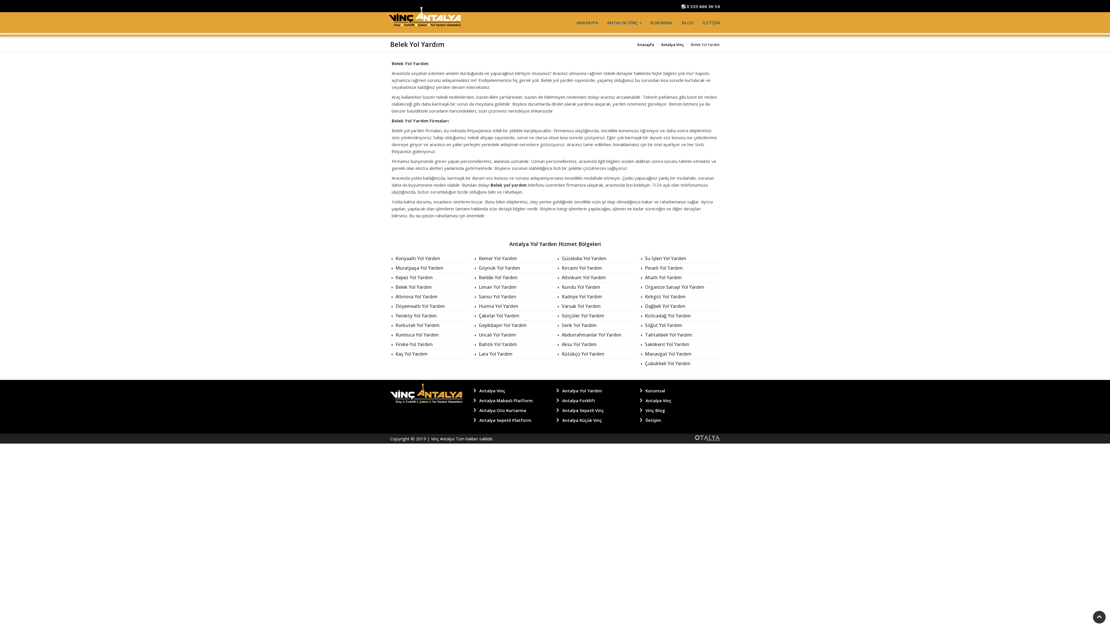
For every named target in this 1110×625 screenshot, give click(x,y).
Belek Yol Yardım (413, 287)
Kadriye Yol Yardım (581, 296)
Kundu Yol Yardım (580, 287)
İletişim (711, 22)
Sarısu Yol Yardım (497, 296)
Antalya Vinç (623, 22)
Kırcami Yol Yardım (581, 268)
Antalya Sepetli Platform (505, 420)
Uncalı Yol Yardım (497, 335)
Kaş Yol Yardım (411, 354)
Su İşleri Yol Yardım (665, 258)
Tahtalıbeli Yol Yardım (668, 335)
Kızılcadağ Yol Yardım (667, 315)
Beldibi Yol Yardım (498, 277)
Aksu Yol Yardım (578, 344)
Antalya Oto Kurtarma (502, 410)
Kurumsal (661, 22)
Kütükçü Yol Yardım (582, 354)
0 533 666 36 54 (702, 6)
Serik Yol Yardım (578, 325)
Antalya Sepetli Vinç (583, 410)
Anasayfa (587, 22)
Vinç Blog (655, 410)
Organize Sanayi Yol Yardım (674, 287)
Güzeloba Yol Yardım (583, 258)
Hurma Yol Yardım (498, 306)
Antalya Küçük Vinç (582, 420)
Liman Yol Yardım (497, 287)
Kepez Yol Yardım (413, 277)
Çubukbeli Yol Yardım (667, 363)
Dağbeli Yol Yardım (664, 306)
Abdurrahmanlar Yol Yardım (590, 335)
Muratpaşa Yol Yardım (418, 268)
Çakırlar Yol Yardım (498, 315)
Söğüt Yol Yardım (663, 325)
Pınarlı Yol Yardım (663, 268)
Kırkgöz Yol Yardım (665, 296)
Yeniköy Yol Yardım (415, 315)
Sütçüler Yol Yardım (582, 315)
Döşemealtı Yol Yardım (419, 306)
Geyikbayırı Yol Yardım (502, 325)
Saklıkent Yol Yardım (666, 344)
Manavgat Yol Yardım (667, 354)
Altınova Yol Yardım (416, 296)
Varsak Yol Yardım (580, 306)
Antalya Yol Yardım (582, 391)
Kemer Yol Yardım (497, 258)
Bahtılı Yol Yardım (497, 344)
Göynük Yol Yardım (499, 268)
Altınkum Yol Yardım (583, 277)
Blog (688, 22)
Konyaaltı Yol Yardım (417, 258)
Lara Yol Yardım (495, 354)
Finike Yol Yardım (413, 344)
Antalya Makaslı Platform (506, 400)
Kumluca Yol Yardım (416, 335)
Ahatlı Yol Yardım (663, 277)
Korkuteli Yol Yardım (417, 325)
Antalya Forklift (578, 400)
